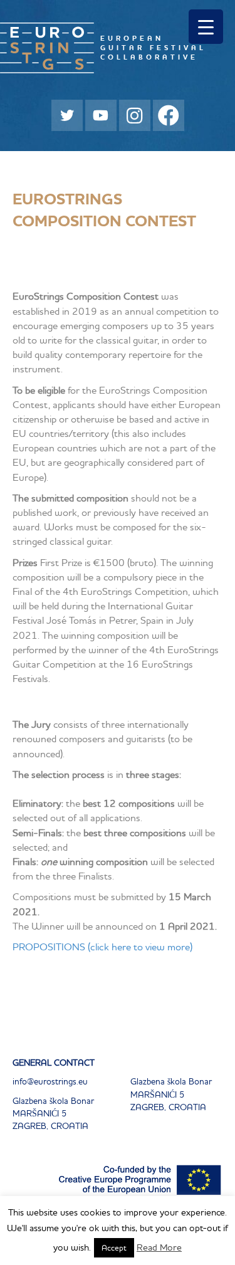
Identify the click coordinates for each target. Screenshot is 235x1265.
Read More (159, 1247)
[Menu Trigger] (206, 26)
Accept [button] (114, 1247)
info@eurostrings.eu (50, 1081)
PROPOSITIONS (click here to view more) (102, 946)
